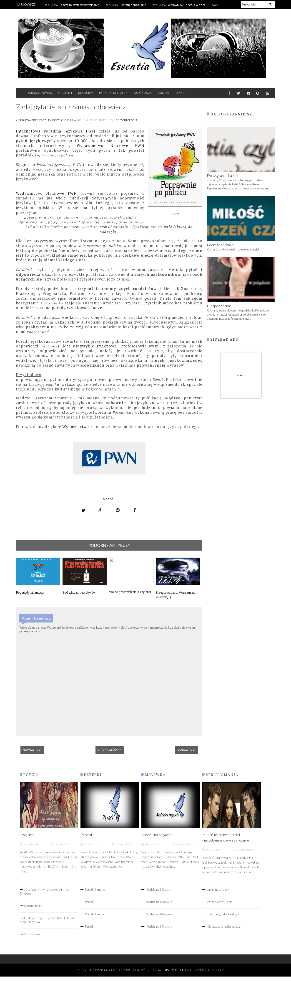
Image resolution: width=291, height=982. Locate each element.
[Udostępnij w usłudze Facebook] (135, 510)
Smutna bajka (33, 906)
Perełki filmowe (95, 889)
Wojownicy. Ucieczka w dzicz (186, 5)
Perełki (86, 834)
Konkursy (85, 92)
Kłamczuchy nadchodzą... (224, 926)
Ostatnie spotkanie (133, 5)
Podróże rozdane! (221, 244)
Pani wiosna (32, 934)
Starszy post (187, 749)
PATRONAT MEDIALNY (113, 92)
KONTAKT (164, 92)
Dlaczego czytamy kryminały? (79, 5)
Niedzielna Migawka (156, 834)
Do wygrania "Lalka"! (222, 175)
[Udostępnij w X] (84, 510)
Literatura (105, 120)
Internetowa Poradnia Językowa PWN (55, 131)
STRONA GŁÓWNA (40, 92)
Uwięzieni (27, 834)
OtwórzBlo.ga (148, 970)
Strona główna (109, 749)
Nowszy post (32, 749)
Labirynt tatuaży (218, 889)
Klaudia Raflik (87, 120)
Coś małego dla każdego (223, 914)
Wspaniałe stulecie (219, 902)
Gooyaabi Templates (207, 970)
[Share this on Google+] (101, 510)
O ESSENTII (65, 92)
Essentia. (114, 970)
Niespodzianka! (219, 306)
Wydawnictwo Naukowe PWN (110, 145)
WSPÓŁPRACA (142, 92)
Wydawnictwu (75, 426)
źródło (175, 213)
